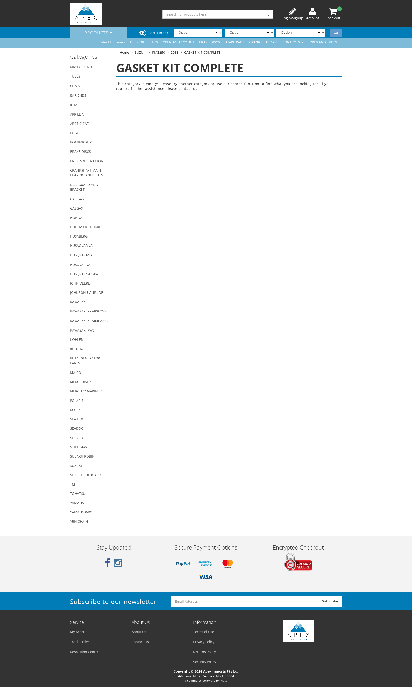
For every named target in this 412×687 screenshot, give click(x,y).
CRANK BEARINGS (263, 42)
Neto (224, 680)
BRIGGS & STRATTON (86, 161)
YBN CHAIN (79, 521)
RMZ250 (158, 52)
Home (124, 52)
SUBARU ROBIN (82, 456)
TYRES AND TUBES (322, 42)
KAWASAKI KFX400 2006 (89, 320)
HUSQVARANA (81, 255)
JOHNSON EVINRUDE (86, 292)
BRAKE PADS (234, 42)
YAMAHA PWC (81, 512)
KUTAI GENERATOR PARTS (85, 360)
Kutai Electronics (112, 42)
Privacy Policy (203, 641)
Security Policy (204, 662)
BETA (74, 133)
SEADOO (77, 428)
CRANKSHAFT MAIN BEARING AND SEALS (86, 172)
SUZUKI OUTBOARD (85, 475)
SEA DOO (77, 419)
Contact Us (140, 641)
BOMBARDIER (81, 142)
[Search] (267, 14)
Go (336, 32)
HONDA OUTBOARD (86, 227)
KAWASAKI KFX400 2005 (89, 311)
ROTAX (75, 409)
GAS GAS (77, 199)
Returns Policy (204, 652)
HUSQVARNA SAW (84, 274)
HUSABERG (79, 236)
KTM (73, 105)
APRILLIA (77, 114)
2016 (174, 52)
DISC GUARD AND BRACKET (84, 187)
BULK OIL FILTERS (144, 42)
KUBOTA (76, 349)
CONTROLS (291, 42)
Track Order (79, 641)
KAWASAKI (78, 302)
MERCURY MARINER (86, 391)
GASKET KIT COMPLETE (202, 52)
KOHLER (76, 339)
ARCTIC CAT (79, 123)
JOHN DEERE (80, 283)
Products (97, 33)
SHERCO (76, 437)
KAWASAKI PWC (82, 330)
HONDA (76, 217)
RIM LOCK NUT (82, 66)
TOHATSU (77, 493)
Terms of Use (203, 631)
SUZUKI (76, 465)
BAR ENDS (78, 95)
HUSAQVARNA (81, 245)
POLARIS (76, 400)
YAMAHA (77, 503)
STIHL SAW (78, 447)
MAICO (75, 372)
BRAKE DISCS (209, 42)
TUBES (75, 76)
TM (72, 484)
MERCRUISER (80, 382)
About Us (139, 631)
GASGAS (76, 208)
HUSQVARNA (80, 264)
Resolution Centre (84, 652)
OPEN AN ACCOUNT (178, 42)
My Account (79, 631)
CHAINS (76, 86)
